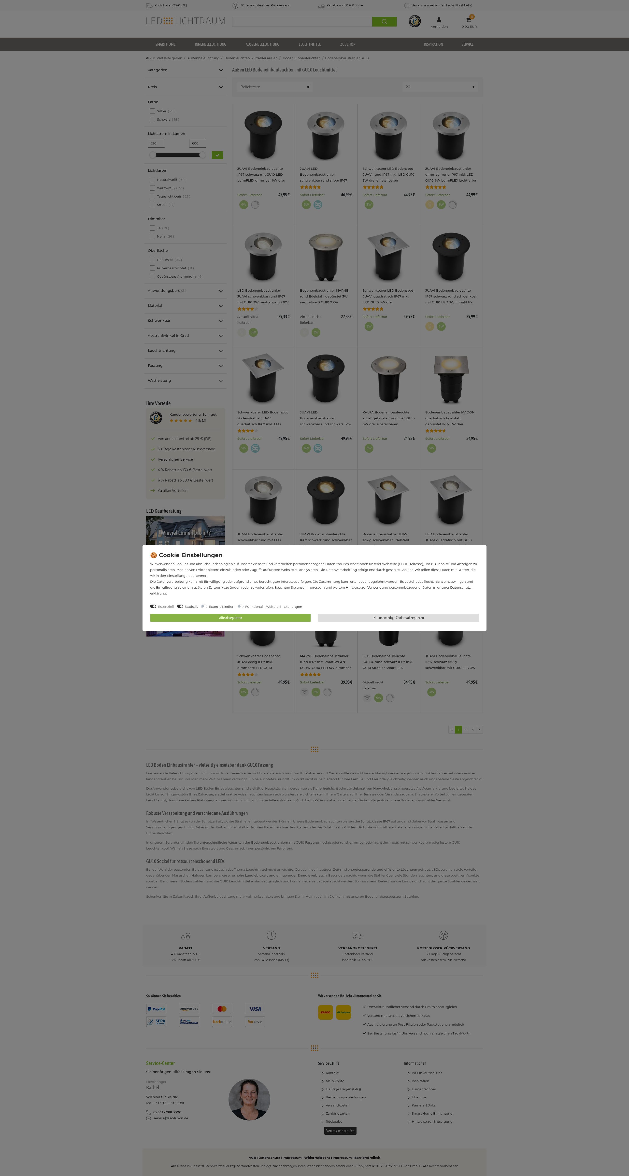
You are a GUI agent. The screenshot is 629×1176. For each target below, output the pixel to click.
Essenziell (166, 607)
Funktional (254, 607)
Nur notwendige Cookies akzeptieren (398, 618)
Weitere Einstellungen (284, 607)
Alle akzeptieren (230, 618)
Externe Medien (221, 607)
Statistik (191, 607)
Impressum (315, 587)
